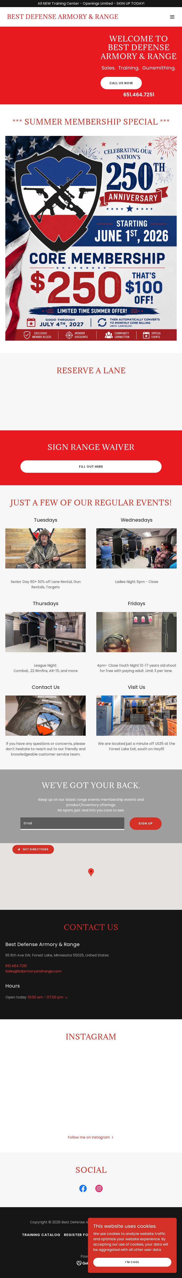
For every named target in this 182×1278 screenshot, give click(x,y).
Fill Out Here (91, 466)
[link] (63, 17)
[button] (172, 16)
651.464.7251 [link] (138, 94)
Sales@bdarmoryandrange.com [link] (33, 971)
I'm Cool (132, 1262)
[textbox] (72, 823)
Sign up (145, 823)
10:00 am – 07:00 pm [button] (45, 997)
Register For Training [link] (87, 1234)
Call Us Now (121, 83)
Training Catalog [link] (41, 1234)
